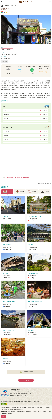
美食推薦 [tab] (22, 191)
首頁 (2, 6)
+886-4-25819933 (6, 49)
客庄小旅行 (26, 2)
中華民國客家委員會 (5, 392)
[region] (26, 115)
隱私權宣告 (24, 402)
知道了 (3, 416)
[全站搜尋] (50, 2)
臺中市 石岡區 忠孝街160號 (9, 54)
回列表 (27, 380)
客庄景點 (7, 6)
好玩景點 (13, 6)
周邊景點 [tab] (9, 191)
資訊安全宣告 (17, 402)
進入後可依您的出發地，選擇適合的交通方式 (15, 177)
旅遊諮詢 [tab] (47, 191)
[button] (1, 2)
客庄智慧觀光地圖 (28, 372)
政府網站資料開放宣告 (7, 402)
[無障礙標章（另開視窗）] (5, 404)
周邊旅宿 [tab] (34, 191)
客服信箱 (36, 402)
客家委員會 (30, 402)
